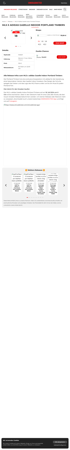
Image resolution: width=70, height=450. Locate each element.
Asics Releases (65, 16)
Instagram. (13, 101)
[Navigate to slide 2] (18, 46)
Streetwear (23, 9)
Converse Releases (40, 16)
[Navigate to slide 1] (16, 46)
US (42, 41)
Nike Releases (4, 16)
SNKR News (58, 9)
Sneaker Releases (10, 9)
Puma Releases (49, 16)
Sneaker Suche (42, 9)
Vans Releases (57, 16)
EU (39, 41)
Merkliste (64, 3)
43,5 (44, 44)
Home (4, 21)
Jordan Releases (13, 16)
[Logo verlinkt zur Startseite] (35, 3)
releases (10, 21)
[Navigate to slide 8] (43, 197)
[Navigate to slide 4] (34, 197)
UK (46, 41)
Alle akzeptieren (60, 442)
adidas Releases (21, 16)
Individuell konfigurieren (60, 445)
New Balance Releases (29, 16)
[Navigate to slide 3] (20, 46)
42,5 (39, 44)
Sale (50, 9)
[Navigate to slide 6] (38, 197)
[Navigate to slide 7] (40, 197)
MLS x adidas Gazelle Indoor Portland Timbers (27, 21)
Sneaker (32, 9)
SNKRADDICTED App (49, 99)
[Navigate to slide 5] (36, 197)
